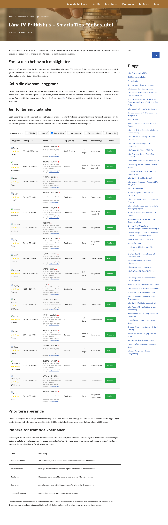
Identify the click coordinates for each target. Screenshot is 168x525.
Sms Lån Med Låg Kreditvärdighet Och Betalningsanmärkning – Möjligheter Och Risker (143, 102)
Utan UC (45, 133)
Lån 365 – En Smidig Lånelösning (140, 267)
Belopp (26, 140)
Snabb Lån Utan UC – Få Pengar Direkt (141, 292)
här (63, 98)
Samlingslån (111, 133)
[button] (89, 3)
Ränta (45, 140)
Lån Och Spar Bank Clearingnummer (141, 89)
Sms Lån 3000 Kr (134, 119)
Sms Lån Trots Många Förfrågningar (141, 85)
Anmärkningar (76, 133)
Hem (10, 17)
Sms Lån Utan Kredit (135, 189)
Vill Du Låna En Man (135, 243)
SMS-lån (32, 133)
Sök (129, 50)
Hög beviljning (59, 133)
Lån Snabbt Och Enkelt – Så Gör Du (140, 150)
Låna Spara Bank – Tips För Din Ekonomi (142, 109)
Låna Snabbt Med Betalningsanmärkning (142, 303)
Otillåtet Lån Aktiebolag (137, 77)
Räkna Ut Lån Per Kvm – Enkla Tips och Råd (143, 284)
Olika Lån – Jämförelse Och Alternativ (141, 239)
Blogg (156, 4)
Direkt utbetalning (94, 133)
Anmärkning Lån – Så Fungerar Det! (141, 340)
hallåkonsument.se (54, 156)
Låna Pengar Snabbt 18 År (137, 73)
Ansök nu (110, 151)
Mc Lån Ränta (133, 81)
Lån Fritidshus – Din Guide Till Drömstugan (143, 288)
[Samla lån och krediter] (16, 4)
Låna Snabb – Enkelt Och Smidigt (140, 178)
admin (13, 32)
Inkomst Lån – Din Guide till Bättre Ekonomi (143, 161)
